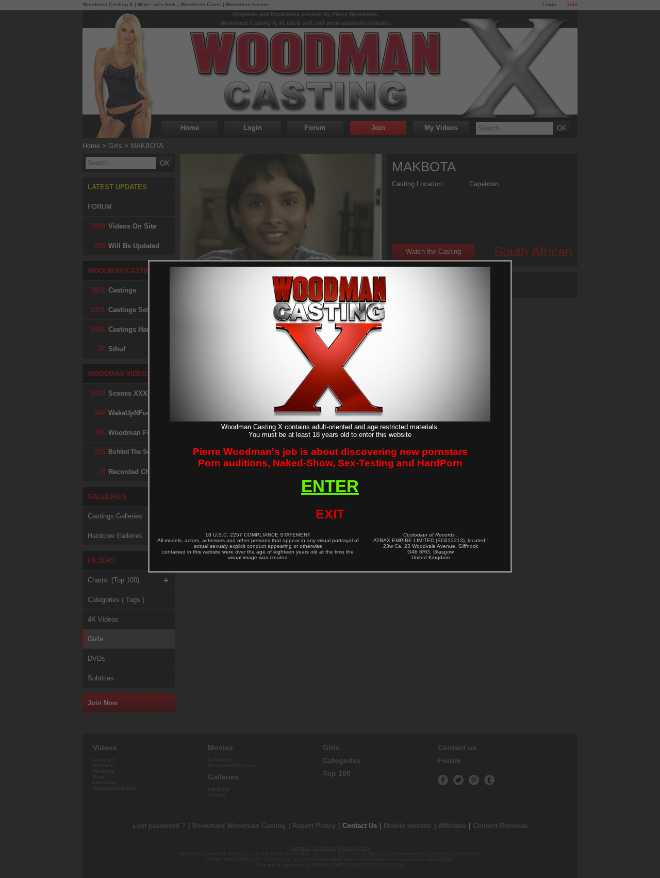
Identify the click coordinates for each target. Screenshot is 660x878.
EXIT (330, 514)
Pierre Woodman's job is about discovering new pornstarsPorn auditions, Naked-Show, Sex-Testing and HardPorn (330, 457)
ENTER (330, 486)
